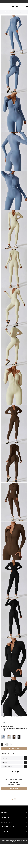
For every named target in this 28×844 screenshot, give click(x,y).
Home (2, 12)
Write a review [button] (14, 788)
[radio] (3, 737)
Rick (15, 841)
